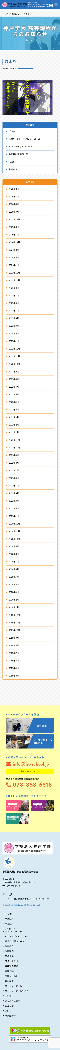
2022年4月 (14, 409)
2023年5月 (14, 310)
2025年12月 (14, 219)
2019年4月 (14, 675)
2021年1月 (14, 516)
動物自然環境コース (18, 154)
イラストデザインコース (20, 146)
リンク (5, 899)
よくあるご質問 (12, 1000)
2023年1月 (14, 341)
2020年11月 (14, 531)
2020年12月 (14, 523)
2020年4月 (14, 584)
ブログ (12, 131)
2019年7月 (14, 652)
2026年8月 (14, 188)
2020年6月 (14, 569)
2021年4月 (14, 493)
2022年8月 (14, 379)
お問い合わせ (11, 975)
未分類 (12, 161)
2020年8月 (14, 553)
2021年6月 (14, 477)
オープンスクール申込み (17, 990)
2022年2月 (14, 424)
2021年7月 (14, 470)
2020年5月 (14, 576)
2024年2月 (14, 257)
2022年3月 (14, 417)
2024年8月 (14, 249)
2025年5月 (14, 234)
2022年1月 (14, 432)
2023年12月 (14, 272)
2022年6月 (14, 394)
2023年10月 (14, 280)
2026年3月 (14, 211)
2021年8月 (14, 462)
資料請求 (9, 980)
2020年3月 (14, 592)
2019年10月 (14, 630)
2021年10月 (14, 447)
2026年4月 (14, 204)
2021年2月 (14, 508)
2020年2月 (14, 599)
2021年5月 (14, 485)
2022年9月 (14, 371)
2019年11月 (14, 622)
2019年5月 (14, 668)
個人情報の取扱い (22, 899)
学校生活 (9, 956)
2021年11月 (14, 439)
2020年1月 (14, 607)
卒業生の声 (10, 1015)
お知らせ (16, 13)
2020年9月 (14, 546)
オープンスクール (13, 985)
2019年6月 (14, 660)
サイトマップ (42, 899)
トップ (5, 13)
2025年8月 (14, 226)
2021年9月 (14, 455)
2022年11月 (14, 356)
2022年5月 (14, 401)
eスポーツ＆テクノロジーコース (24, 138)
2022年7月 (14, 386)
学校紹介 (9, 919)
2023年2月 (14, 333)
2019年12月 (14, 614)
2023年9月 (14, 287)
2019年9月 (14, 637)
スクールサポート (13, 961)
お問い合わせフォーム (30, 771)
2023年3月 (14, 325)
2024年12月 (14, 242)
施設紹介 (9, 946)
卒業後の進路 (11, 966)
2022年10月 (14, 363)
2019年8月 (14, 645)
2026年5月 (14, 196)
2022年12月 (14, 348)
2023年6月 (14, 302)
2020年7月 (14, 561)
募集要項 (9, 971)
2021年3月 (14, 500)
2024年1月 (14, 265)
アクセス (9, 995)
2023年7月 (14, 295)
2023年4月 (14, 318)
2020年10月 (14, 538)
